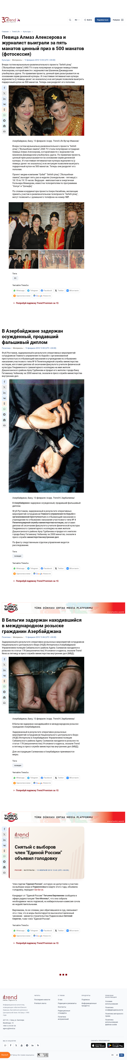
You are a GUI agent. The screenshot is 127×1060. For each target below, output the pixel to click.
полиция (17, 556)
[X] (16, 1045)
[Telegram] (27, 1045)
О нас (60, 1000)
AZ (117, 1055)
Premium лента (40, 1003)
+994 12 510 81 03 (9, 1026)
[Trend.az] (11, 20)
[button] (4, 88)
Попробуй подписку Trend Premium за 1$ (37, 303)
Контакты (62, 1007)
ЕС (15, 278)
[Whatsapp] (5, 1045)
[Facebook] (10, 1045)
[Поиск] (70, 19)
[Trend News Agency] (10, 998)
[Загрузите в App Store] (98, 1045)
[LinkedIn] (32, 1045)
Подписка (86, 1000)
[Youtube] (21, 1045)
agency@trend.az (9, 1028)
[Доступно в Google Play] (115, 1045)
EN (112, 1055)
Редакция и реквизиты (67, 1003)
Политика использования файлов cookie (111, 1022)
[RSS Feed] (38, 1045)
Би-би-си (38, 889)
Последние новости (42, 1000)
